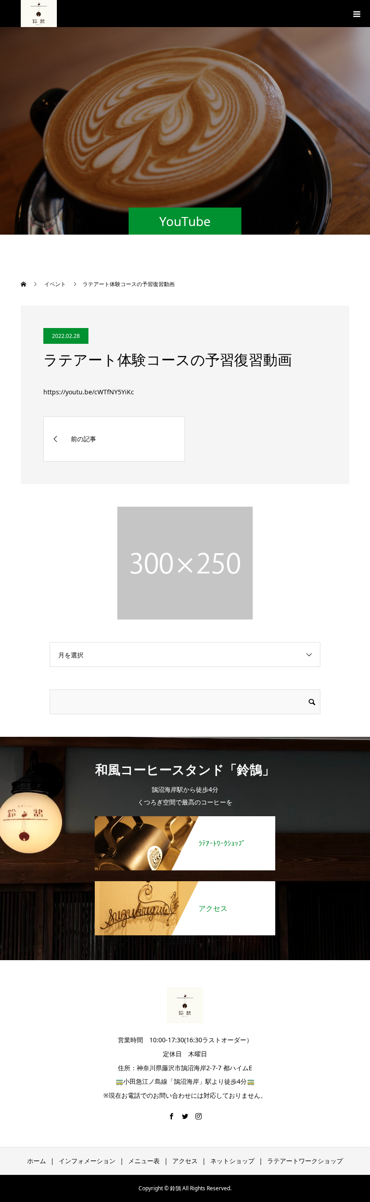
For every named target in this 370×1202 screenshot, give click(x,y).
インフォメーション (87, 1160)
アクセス (185, 1160)
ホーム (36, 1160)
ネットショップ (232, 1160)
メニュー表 (144, 1160)
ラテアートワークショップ (305, 1160)
